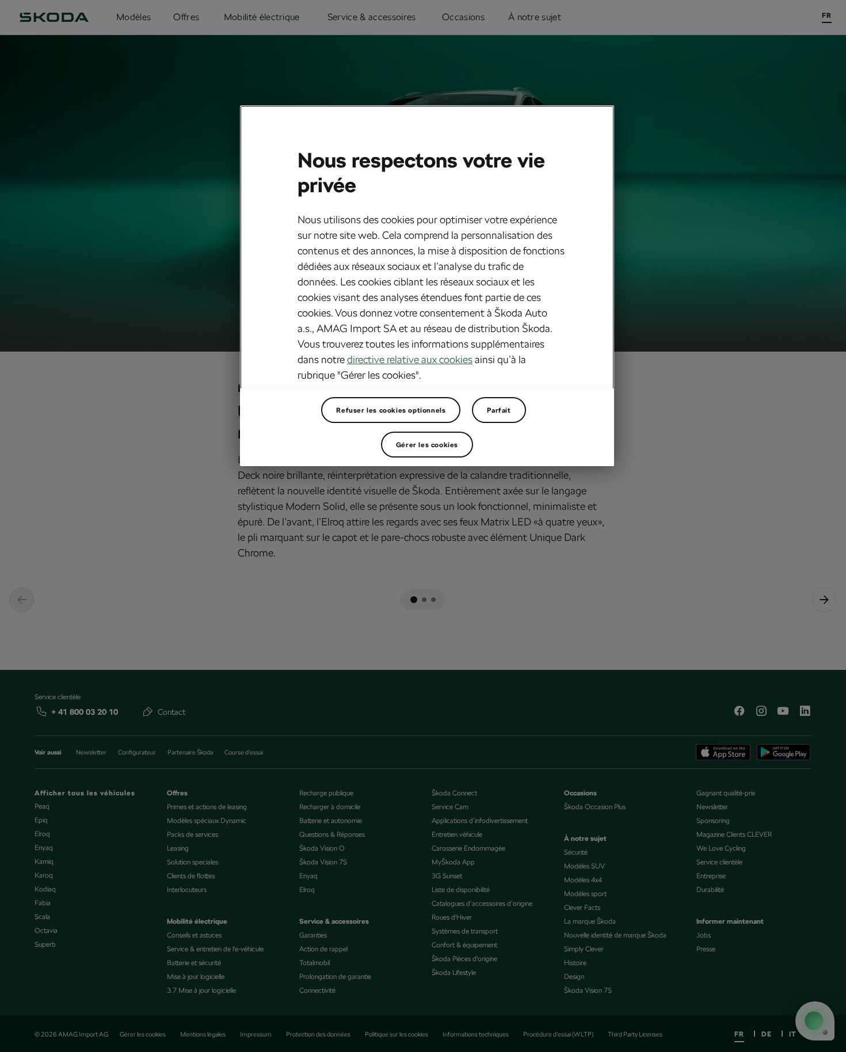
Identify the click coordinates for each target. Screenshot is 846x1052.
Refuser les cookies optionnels (390, 410)
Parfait (498, 410)
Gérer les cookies (427, 445)
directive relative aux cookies (409, 359)
